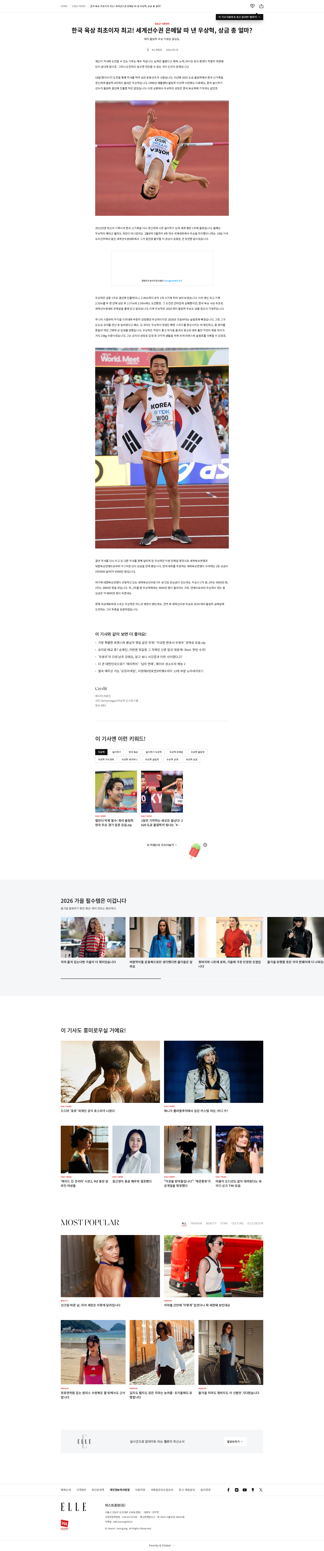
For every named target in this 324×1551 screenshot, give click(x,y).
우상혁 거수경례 (106, 759)
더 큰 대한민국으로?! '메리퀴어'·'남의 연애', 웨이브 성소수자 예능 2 (141, 664)
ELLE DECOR (255, 1223)
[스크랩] (252, 6)
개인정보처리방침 (120, 1490)
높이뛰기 (116, 752)
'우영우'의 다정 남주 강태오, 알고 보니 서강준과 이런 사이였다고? (140, 656)
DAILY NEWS (79, 6)
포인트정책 (98, 1490)
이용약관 (140, 1490)
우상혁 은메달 (176, 752)
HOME (64, 6)
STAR (224, 1223)
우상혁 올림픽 (198, 752)
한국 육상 (133, 752)
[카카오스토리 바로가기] (252, 1489)
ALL (184, 1223)
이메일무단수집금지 (162, 1490)
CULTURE (238, 1223)
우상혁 (101, 752)
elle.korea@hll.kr (123, 1521)
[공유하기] (261, 6)
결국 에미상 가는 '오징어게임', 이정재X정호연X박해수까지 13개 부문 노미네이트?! (150, 671)
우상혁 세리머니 (130, 759)
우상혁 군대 (172, 759)
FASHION (196, 1223)
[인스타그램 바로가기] (236, 1489)
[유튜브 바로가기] (244, 1489)
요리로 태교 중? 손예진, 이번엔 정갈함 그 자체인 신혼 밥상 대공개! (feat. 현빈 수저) (152, 649)
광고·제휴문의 (187, 1490)
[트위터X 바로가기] (261, 1489)
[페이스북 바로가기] (228, 1489)
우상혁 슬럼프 (152, 759)
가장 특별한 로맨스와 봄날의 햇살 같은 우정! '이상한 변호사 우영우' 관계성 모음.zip (152, 642)
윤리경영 (205, 1490)
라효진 (159, 49)
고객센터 (81, 1490)
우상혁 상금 (191, 759)
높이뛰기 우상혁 (154, 752)
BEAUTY (211, 1223)
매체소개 (66, 1490)
